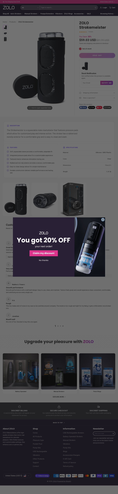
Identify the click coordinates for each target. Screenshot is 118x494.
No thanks (43, 260)
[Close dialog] (102, 219)
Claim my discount (43, 253)
